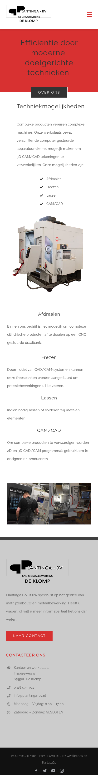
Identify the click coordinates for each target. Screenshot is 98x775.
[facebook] (36, 771)
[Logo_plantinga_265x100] (28, 6)
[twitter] (45, 771)
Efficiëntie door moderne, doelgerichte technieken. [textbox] (49, 57)
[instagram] (62, 771)
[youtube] (53, 771)
